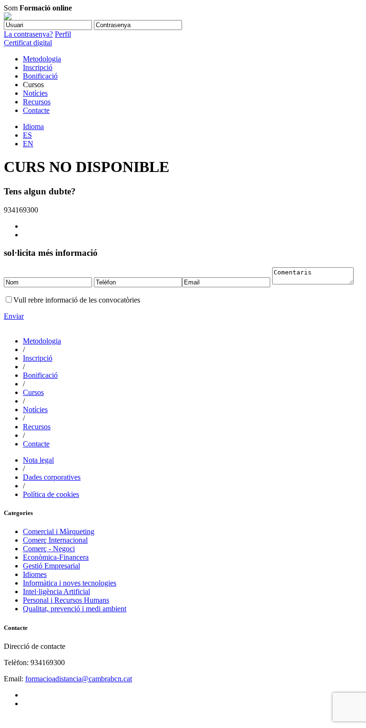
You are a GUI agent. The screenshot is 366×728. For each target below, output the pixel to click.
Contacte (36, 110)
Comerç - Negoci (49, 549)
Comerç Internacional (55, 540)
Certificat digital (28, 43)
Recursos (37, 102)
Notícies (35, 93)
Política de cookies (51, 494)
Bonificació (40, 76)
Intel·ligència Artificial (56, 591)
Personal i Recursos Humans (66, 600)
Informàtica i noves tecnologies (69, 583)
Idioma (33, 126)
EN (28, 144)
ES (27, 135)
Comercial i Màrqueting (58, 531)
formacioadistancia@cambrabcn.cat (78, 679)
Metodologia (42, 59)
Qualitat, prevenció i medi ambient (74, 609)
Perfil (63, 34)
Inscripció (37, 67)
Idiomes (35, 574)
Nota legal (38, 460)
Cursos (33, 392)
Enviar (14, 316)
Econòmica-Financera (56, 557)
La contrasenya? (28, 34)
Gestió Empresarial (51, 566)
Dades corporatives (52, 477)
